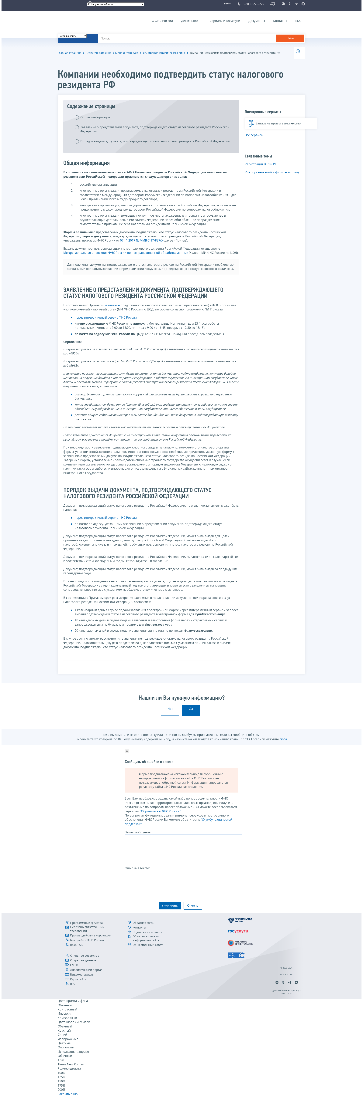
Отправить (170, 906)
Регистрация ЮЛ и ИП (261, 164)
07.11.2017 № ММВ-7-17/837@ (141, 240)
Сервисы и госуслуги (225, 21)
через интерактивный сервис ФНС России (106, 317)
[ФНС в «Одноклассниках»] (289, 4)
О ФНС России (162, 21)
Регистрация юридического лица (163, 53)
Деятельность (191, 21)
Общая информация (95, 117)
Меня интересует (126, 53)
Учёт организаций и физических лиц (272, 172)
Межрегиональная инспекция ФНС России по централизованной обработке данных (125, 253)
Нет (170, 709)
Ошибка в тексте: (137, 868)
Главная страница (69, 53)
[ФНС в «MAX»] (302, 4)
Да (191, 709)
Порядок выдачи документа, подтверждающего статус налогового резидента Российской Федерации (155, 141)
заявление (112, 305)
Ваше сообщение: (138, 832)
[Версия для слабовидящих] (228, 4)
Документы (256, 21)
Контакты (280, 21)
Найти (290, 38)
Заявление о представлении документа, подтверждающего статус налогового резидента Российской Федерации (154, 129)
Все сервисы (254, 135)
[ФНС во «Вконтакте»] (283, 4)
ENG (298, 21)
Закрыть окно (68, 1094)
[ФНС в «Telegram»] (296, 4)
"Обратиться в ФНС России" (160, 811)
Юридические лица (99, 53)
